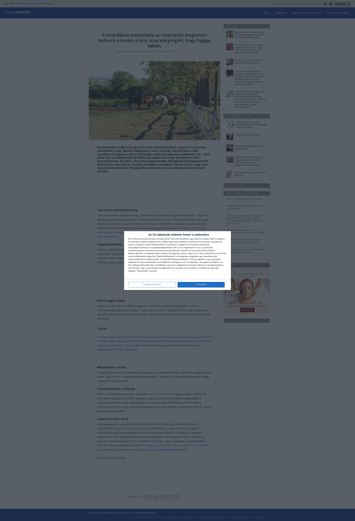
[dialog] (177, 260)
